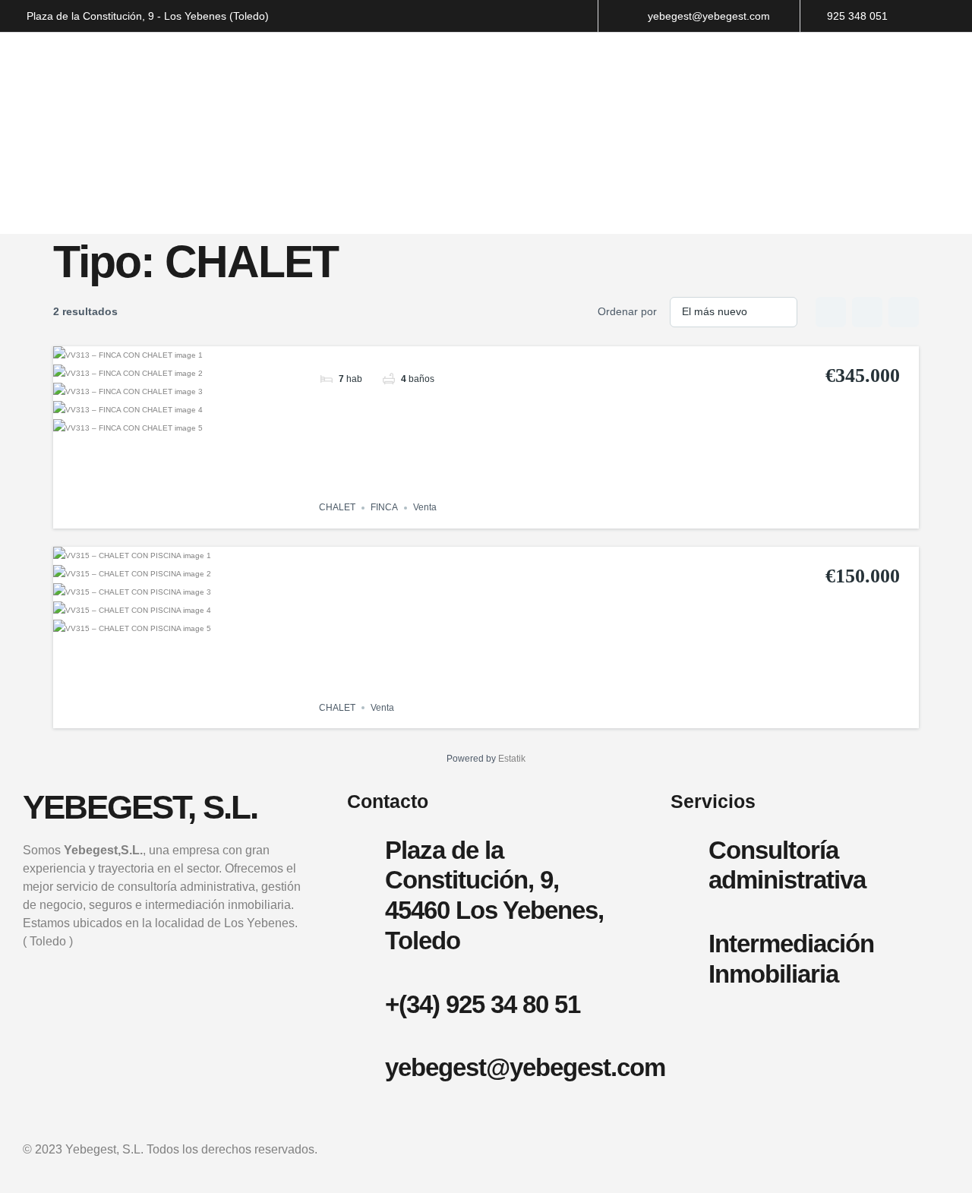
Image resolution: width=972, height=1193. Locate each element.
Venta (425, 508)
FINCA (384, 508)
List (867, 312)
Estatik (511, 758)
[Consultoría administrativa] (689, 848)
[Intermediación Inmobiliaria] (689, 942)
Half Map (903, 312)
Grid (831, 312)
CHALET (337, 508)
